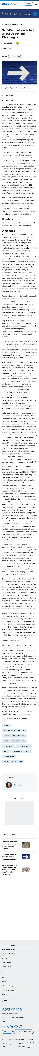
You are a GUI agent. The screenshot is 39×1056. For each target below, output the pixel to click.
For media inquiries (8, 990)
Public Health (24, 746)
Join (3, 977)
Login (28, 4)
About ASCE (6, 966)
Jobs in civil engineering (10, 986)
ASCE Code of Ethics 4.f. (14, 741)
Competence (9, 756)
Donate (4, 973)
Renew (4, 981)
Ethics (6, 725)
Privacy (12, 1045)
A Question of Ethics (13, 761)
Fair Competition (21, 751)
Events (4, 958)
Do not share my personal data (31, 1045)
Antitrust (8, 746)
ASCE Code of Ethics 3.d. (14, 736)
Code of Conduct (5, 1045)
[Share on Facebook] (10, 56)
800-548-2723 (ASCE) (10, 1014)
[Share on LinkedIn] (19, 56)
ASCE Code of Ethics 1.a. (14, 730)
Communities (7, 962)
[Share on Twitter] (14, 56)
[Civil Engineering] (21, 13)
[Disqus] (19, 908)
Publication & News (9, 949)
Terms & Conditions (21, 1045)
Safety (7, 751)
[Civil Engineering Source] (7, 13)
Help (3, 994)
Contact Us (6, 1021)
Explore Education (8, 954)
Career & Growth (8, 945)
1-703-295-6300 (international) (13, 1018)
